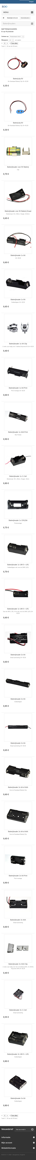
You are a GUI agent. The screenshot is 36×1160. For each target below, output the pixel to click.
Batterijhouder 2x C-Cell (18, 1010)
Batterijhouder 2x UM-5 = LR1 (18, 1054)
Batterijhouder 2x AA (18, 655)
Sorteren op (4, 36)
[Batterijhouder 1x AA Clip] (18, 328)
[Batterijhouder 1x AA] (18, 240)
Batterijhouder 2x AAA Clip (18, 964)
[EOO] (4, 6)
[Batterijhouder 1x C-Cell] (18, 460)
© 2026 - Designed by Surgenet (16, 1154)
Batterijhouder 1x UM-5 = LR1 (18, 565)
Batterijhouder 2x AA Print (18, 876)
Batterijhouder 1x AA (18, 255)
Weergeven (4, 40)
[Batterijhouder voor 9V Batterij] (18, 151)
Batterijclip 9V (18, 79)
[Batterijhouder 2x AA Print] (18, 860)
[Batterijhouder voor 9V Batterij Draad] (18, 195)
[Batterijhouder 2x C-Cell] (18, 994)
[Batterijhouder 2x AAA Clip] (18, 948)
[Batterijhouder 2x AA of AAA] (18, 772)
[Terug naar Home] (3, 18)
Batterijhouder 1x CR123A (18, 520)
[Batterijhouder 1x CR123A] (18, 505)
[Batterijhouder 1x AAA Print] (18, 416)
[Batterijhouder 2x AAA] (18, 904)
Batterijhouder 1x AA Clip (18, 344)
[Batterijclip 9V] (18, 63)
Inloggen (31, 1)
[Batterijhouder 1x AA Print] (18, 372)
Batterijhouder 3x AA (18, 1098)
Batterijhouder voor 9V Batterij (18, 167)
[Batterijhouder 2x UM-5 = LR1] (18, 1038)
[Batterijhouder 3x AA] (18, 1083)
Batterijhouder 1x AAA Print (18, 432)
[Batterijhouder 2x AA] (18, 639)
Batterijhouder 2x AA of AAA (18, 787)
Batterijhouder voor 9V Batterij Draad (18, 211)
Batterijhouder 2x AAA (18, 920)
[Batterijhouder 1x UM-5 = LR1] (18, 549)
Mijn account (6, 1142)
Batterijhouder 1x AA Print (18, 388)
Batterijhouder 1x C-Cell (18, 476)
